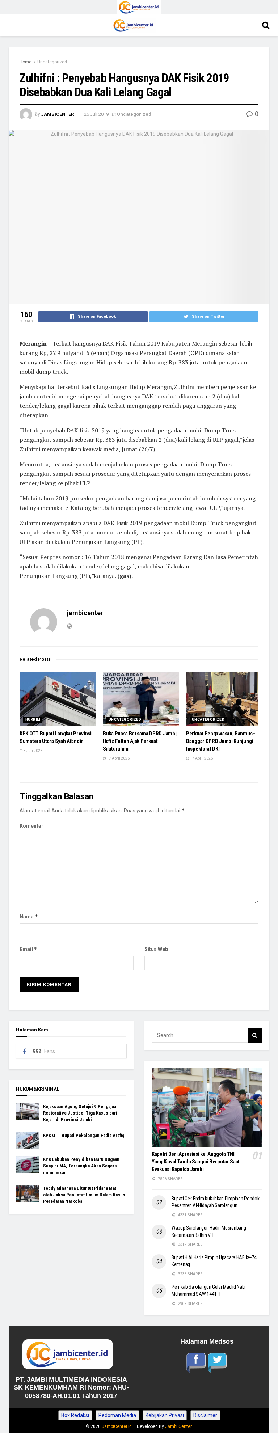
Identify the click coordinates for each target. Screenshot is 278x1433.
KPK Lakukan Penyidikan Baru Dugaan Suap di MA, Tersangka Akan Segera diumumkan (81, 1166)
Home (25, 61)
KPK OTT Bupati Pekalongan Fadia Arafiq (84, 1135)
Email (29, 949)
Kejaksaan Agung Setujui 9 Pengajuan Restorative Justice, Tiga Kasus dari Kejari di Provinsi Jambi (81, 1113)
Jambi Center (178, 1426)
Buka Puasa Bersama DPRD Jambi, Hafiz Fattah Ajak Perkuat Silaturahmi (140, 741)
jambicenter (57, 114)
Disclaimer (205, 1415)
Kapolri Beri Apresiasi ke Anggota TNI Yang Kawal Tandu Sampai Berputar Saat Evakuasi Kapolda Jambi (196, 1161)
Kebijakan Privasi (165, 1415)
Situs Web (156, 949)
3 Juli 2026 (32, 751)
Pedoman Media (117, 1415)
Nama (29, 916)
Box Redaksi (75, 1415)
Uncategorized (52, 61)
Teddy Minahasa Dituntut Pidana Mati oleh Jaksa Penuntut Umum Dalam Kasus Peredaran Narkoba (84, 1194)
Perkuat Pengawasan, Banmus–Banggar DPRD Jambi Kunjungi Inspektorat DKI (220, 741)
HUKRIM (32, 720)
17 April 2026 (118, 758)
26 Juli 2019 (96, 114)
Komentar (31, 826)
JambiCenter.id (117, 1426)
